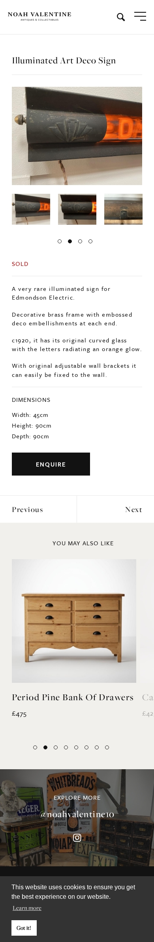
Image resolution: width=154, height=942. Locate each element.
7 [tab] (97, 747)
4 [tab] (90, 241)
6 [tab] (86, 747)
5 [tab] (76, 747)
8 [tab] (107, 747)
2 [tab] (70, 241)
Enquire (51, 464)
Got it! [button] (24, 927)
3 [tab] (80, 241)
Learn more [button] (27, 907)
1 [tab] (60, 241)
